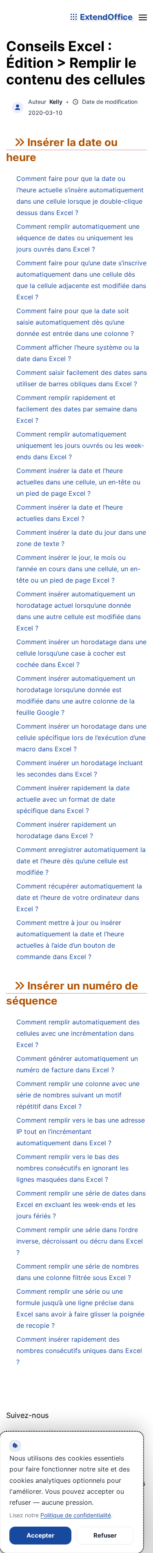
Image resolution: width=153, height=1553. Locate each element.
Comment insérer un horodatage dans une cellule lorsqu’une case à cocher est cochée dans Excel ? (81, 653)
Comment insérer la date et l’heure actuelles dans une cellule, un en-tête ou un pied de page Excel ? (78, 482)
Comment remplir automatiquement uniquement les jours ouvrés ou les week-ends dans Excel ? (80, 445)
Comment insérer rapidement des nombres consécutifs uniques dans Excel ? (79, 1350)
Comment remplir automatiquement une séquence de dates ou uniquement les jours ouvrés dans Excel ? (78, 237)
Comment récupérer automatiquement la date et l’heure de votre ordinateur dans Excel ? (79, 897)
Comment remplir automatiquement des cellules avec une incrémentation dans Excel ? (78, 1033)
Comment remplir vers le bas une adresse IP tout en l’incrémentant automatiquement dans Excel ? (80, 1131)
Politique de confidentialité (75, 1515)
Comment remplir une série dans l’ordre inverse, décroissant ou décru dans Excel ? (79, 1241)
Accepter (40, 1535)
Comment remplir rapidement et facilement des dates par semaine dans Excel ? (76, 409)
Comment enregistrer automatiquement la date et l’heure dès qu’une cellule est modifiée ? (81, 860)
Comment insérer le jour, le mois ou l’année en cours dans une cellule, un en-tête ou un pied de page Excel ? (78, 568)
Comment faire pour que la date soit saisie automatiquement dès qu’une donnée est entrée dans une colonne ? (75, 322)
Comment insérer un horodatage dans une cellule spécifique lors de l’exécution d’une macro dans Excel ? (81, 737)
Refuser (105, 1535)
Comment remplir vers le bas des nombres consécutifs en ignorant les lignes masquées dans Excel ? (72, 1168)
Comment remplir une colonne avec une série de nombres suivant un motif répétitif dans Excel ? (78, 1095)
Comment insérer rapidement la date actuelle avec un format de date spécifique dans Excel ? (73, 799)
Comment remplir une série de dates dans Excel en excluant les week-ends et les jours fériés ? (81, 1204)
